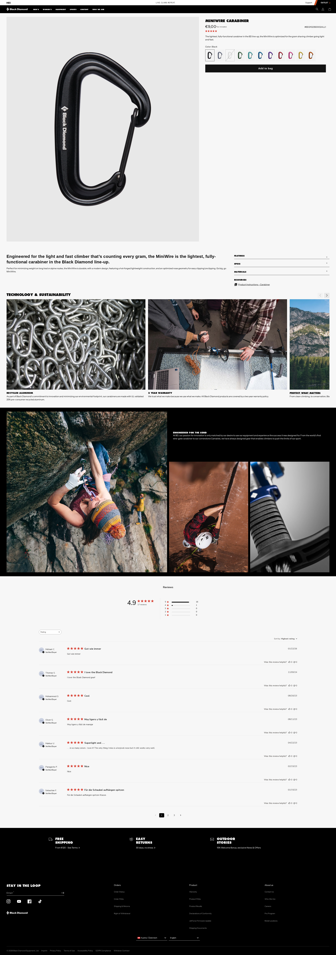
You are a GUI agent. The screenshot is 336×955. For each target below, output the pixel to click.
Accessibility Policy (85, 950)
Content (84, 9)
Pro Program (270, 913)
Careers (268, 906)
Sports (73, 9)
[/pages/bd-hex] (9, 3)
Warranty (193, 892)
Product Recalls (195, 906)
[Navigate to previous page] (155, 815)
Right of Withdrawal (122, 913)
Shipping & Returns (122, 906)
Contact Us (269, 892)
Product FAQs (195, 899)
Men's (36, 9)
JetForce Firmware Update (200, 921)
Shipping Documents (198, 928)
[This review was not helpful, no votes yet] (294, 662)
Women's (47, 9)
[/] (17, 9)
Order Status (119, 892)
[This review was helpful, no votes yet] (289, 662)
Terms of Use (69, 950)
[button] (36, 9)
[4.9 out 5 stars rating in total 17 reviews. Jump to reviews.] (211, 31)
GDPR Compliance (103, 950)
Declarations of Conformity (200, 913)
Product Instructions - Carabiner (254, 284)
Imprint (44, 950)
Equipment (61, 9)
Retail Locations (271, 921)
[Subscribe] (62, 893)
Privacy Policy (55, 950)
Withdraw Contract (121, 950)
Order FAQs (119, 899)
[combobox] (50, 632)
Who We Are (98, 9)
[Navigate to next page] (180, 815)
